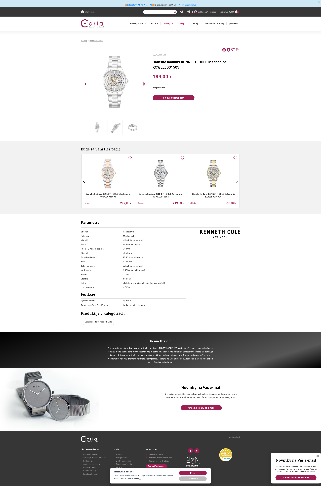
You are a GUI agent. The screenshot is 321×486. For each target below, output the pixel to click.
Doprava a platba (90, 454)
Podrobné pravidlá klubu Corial (161, 458)
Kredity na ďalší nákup (187, 5)
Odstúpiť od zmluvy (157, 466)
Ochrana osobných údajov (159, 461)
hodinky (166, 23)
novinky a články (138, 23)
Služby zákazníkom (123, 461)
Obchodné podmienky (92, 464)
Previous (84, 181)
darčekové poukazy (214, 23)
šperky (181, 23)
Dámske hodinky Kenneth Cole (98, 322)
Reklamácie (88, 461)
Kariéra (119, 467)
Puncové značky (89, 467)
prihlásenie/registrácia (207, 12)
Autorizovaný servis (124, 464)
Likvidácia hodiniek (90, 474)
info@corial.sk (90, 12)
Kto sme (119, 454)
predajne (233, 23)
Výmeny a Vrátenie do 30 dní (94, 458)
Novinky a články (89, 471)
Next (236, 181)
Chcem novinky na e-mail (201, 408)
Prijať (192, 473)
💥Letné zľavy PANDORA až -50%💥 (139, 5)
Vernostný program (156, 454)
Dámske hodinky (96, 41)
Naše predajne (121, 458)
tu (140, 478)
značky (194, 23)
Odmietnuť (193, 478)
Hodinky (84, 41)
